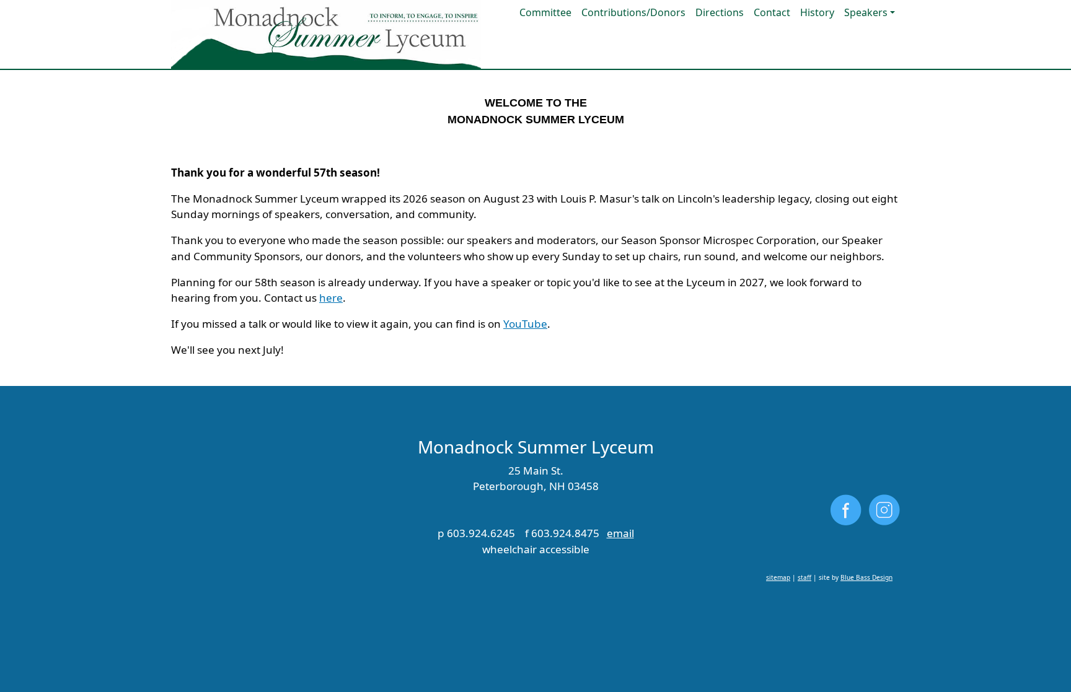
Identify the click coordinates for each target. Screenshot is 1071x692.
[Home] (326, 34)
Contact (772, 12)
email (620, 533)
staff (804, 577)
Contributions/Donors (633, 12)
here (331, 298)
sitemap (778, 577)
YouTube (525, 324)
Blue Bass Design (866, 577)
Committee (545, 12)
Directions (719, 12)
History (817, 12)
